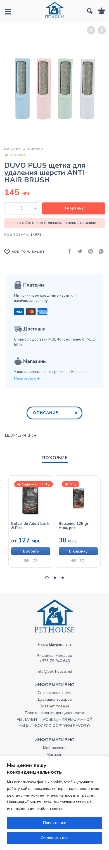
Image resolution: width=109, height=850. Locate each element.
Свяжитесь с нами (55, 692)
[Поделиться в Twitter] (78, 251)
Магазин (12, 149)
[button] (78, 551)
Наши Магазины (53, 645)
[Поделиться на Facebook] (67, 251)
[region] (54, 803)
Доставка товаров (54, 699)
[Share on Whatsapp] (99, 251)
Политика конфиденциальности (54, 713)
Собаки (35, 149)
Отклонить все (54, 837)
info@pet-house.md (54, 671)
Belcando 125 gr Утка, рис (73, 526)
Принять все (54, 822)
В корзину (73, 208)
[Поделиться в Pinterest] (89, 251)
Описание (45, 412)
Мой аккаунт (54, 747)
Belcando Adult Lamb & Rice (30, 526)
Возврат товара (54, 706)
